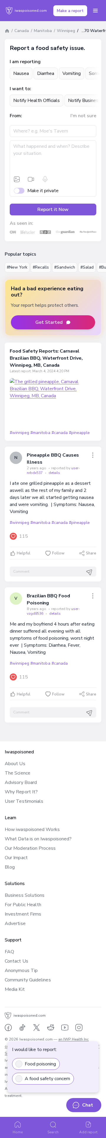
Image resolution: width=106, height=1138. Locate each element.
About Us (15, 763)
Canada (21, 30)
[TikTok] (22, 1027)
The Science (17, 773)
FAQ (9, 951)
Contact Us (16, 961)
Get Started (49, 322)
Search (52, 1132)
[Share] (92, 455)
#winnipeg (19, 432)
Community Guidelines (28, 980)
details (54, 472)
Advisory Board (21, 782)
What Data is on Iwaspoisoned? (38, 839)
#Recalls (41, 267)
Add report (88, 1132)
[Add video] (30, 179)
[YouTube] (64, 1027)
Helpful (23, 553)
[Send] (89, 572)
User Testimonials (24, 801)
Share (91, 553)
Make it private (43, 190)
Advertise (15, 923)
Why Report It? (21, 792)
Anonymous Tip (21, 970)
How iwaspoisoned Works (32, 829)
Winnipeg (66, 30)
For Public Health (23, 904)
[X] (36, 1027)
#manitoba (40, 432)
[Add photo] (16, 179)
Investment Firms (23, 914)
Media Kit (15, 989)
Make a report (70, 11)
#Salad (87, 267)
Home (18, 1132)
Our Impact (16, 857)
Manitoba (43, 30)
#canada (60, 432)
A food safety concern (47, 1078)
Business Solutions (24, 895)
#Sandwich (64, 267)
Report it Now (53, 209)
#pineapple (79, 432)
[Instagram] (78, 1027)
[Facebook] (8, 1027)
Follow (58, 553)
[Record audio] (45, 179)
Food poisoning (40, 1064)
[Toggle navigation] (95, 10)
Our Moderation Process (30, 848)
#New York (17, 267)
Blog (10, 867)
